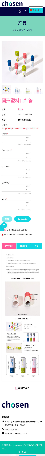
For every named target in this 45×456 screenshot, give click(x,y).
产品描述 (9, 246)
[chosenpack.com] (12, 3)
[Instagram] (25, 452)
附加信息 (23, 246)
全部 (14, 30)
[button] (36, 10)
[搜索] (26, 11)
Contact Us (22, 219)
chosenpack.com (25, 114)
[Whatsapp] (20, 452)
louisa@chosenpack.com (16, 433)
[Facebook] (22, 452)
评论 (36, 246)
